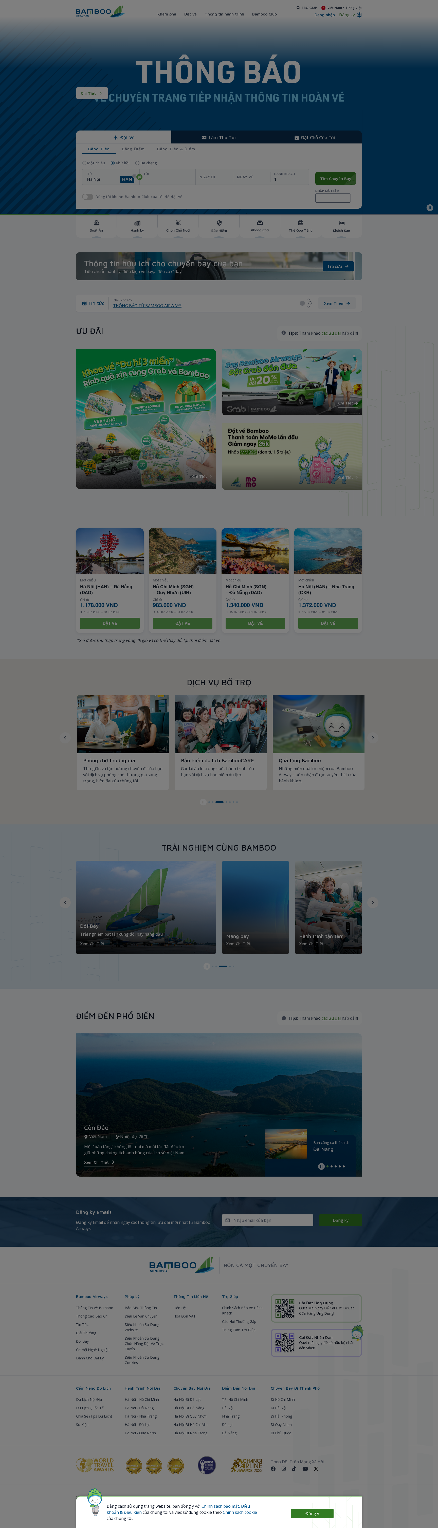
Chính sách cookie (240, 1512)
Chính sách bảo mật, (221, 1506)
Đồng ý (312, 1513)
